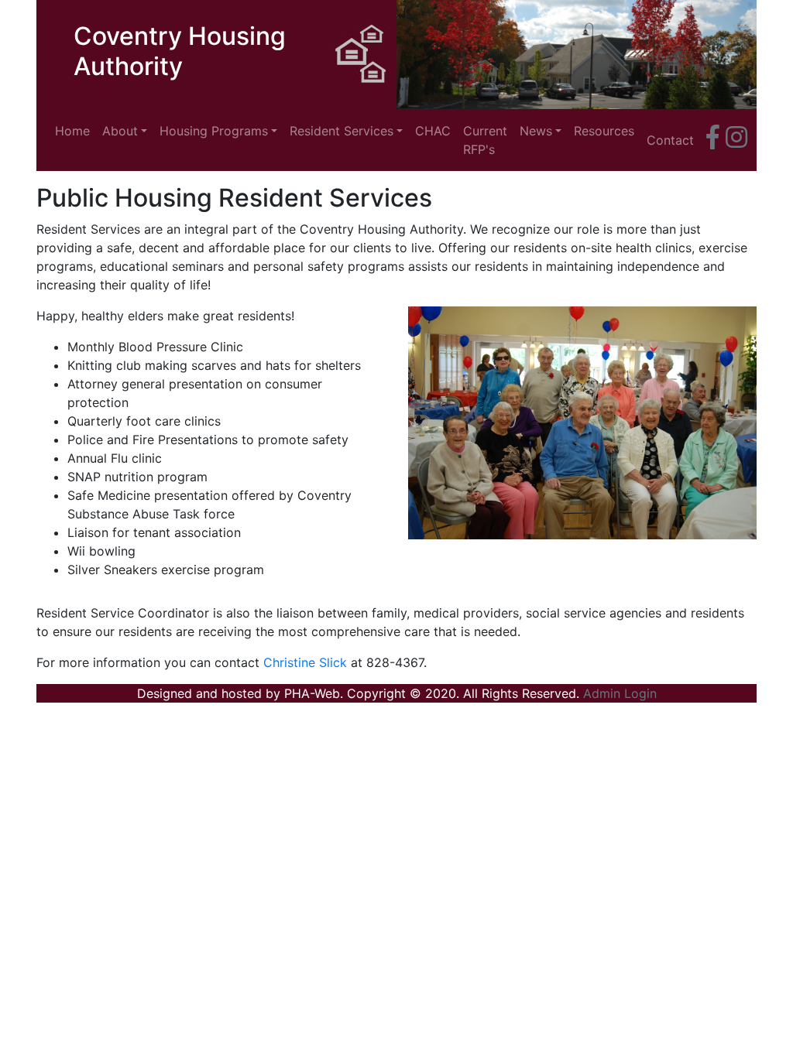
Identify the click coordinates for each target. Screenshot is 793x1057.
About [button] (120, 131)
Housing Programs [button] (214, 131)
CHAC (433, 131)
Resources (604, 131)
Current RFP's (485, 140)
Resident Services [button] (341, 131)
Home (75, 130)
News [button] (536, 131)
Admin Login (620, 693)
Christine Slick (305, 662)
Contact (670, 140)
